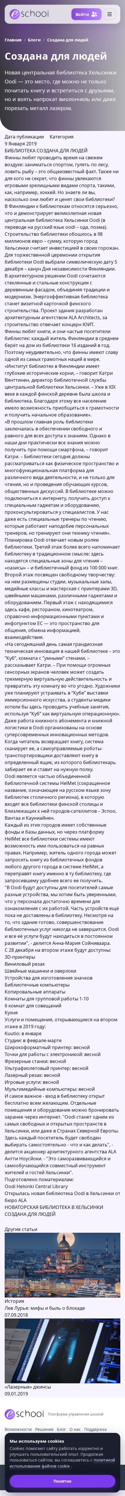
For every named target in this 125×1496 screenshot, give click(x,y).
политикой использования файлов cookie (62, 1462)
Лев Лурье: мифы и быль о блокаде (45, 1308)
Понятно (62, 1481)
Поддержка (95, 1429)
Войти (82, 14)
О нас (75, 1429)
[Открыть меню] (109, 14)
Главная (13, 40)
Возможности (18, 1429)
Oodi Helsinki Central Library (36, 1186)
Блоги (34, 40)
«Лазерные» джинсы (28, 1387)
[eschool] (29, 14)
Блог (61, 1429)
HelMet (68, 783)
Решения (44, 1429)
